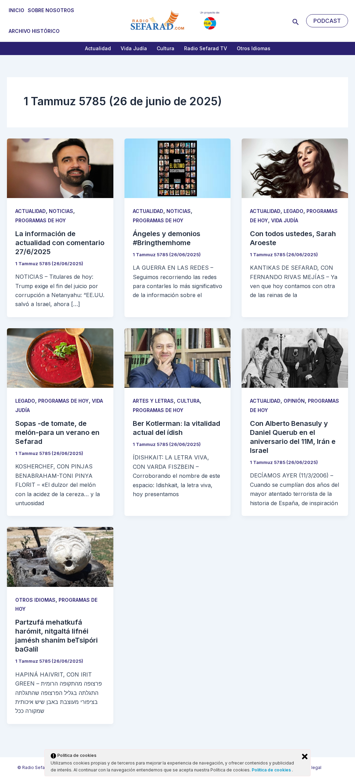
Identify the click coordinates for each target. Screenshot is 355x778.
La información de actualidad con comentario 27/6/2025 (59, 243)
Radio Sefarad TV (205, 48)
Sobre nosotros (51, 10)
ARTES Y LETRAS (153, 401)
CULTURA (188, 401)
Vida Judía (134, 48)
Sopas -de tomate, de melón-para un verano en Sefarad (57, 432)
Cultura (165, 48)
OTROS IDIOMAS (35, 600)
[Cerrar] (305, 756)
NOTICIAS (61, 211)
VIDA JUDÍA (284, 220)
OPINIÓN (294, 401)
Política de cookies (272, 769)
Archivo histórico (34, 31)
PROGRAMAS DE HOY (40, 220)
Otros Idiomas (253, 48)
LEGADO (293, 211)
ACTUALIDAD (30, 211)
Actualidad (98, 48)
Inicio (16, 10)
